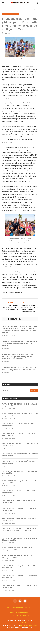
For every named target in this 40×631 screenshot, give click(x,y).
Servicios (28, 607)
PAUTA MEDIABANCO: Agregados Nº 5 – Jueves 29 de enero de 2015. (11, 307)
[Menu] (3, 3)
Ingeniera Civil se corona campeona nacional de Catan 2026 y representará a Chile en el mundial (20, 344)
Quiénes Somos (17, 607)
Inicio (8, 607)
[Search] (37, 3)
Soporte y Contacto (19, 610)
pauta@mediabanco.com (26, 623)
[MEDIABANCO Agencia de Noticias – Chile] (20, 3)
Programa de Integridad (19, 612)
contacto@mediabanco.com (28, 625)
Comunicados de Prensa (10, 14)
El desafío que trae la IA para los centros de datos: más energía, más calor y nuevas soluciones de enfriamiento (19, 357)
